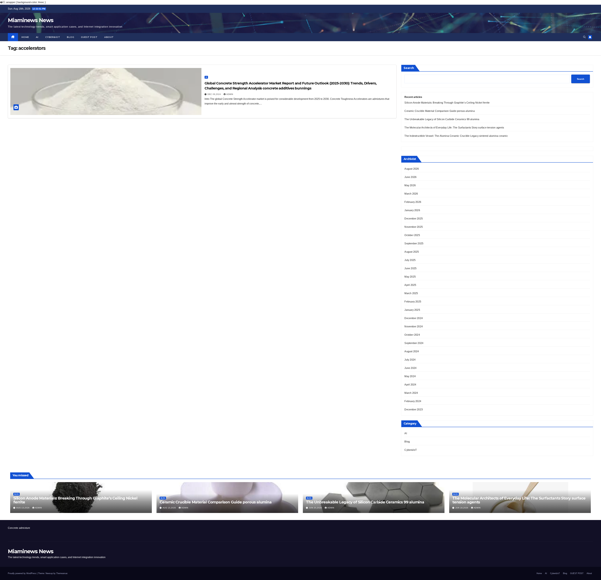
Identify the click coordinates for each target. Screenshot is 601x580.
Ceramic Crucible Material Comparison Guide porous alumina (439, 111)
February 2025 (412, 301)
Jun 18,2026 (462, 508)
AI (37, 37)
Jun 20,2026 (316, 508)
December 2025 (413, 218)
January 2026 (412, 210)
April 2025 (410, 285)
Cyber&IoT (52, 37)
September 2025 (413, 243)
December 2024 (413, 318)
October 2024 (412, 334)
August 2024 (411, 351)
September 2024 (413, 343)
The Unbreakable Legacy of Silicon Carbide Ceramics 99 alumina (441, 119)
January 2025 (412, 310)
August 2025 (411, 251)
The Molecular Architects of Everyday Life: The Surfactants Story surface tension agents (454, 127)
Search (409, 68)
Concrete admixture (19, 528)
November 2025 (413, 227)
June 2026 (410, 177)
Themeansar (61, 573)
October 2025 (412, 235)
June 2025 (410, 268)
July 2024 (410, 359)
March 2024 (411, 393)
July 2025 (410, 260)
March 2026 (411, 193)
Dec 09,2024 (214, 94)
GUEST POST (89, 37)
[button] (584, 37)
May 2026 (410, 185)
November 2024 (413, 326)
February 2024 (412, 401)
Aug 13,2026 (23, 508)
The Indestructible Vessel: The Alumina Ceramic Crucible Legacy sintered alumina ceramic (456, 136)
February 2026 (412, 202)
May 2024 (410, 376)
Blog (70, 37)
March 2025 (411, 293)
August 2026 (411, 168)
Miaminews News (30, 20)
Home (25, 37)
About (109, 37)
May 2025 (410, 276)
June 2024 (410, 368)
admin (229, 94)
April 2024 (410, 384)
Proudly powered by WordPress (22, 573)
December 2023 (413, 409)
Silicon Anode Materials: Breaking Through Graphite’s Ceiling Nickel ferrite (447, 102)
